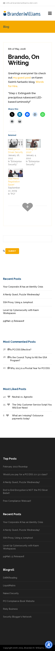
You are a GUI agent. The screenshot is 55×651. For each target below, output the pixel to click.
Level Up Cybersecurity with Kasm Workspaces (21, 311)
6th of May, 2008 (17, 49)
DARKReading (10, 577)
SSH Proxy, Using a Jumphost (18, 302)
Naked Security (11, 593)
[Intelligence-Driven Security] (15, 143)
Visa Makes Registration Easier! (14, 181)
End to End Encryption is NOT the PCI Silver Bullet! (25, 491)
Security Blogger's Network (17, 617)
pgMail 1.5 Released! (13, 321)
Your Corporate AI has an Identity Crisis (23, 286)
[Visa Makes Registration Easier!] (15, 173)
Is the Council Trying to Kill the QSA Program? (25, 359)
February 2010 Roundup (15, 466)
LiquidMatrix (9, 585)
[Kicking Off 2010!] (33, 143)
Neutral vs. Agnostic (18, 397)
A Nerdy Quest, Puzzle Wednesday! (21, 294)
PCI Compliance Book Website (19, 601)
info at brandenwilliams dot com (21, 3)
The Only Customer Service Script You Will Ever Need (27, 406)
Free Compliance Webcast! (17, 501)
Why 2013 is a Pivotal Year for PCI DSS (26, 368)
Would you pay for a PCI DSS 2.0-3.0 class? (25, 474)
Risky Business (10, 609)
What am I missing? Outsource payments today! (23, 417)
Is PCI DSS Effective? (17, 349)
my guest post (22, 77)
